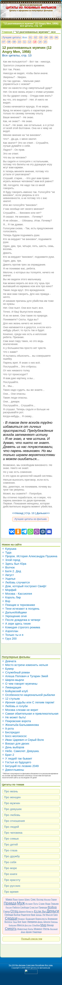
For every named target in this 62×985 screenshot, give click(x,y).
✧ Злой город (11, 560)
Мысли (49, 914)
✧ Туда (6, 552)
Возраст (21, 919)
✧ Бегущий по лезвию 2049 (20, 766)
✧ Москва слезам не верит (20, 709)
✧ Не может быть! (14, 717)
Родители (25, 914)
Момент (38, 929)
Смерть (11, 928)
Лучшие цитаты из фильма (30, 519)
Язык (15, 899)
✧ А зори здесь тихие (16, 623)
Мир (43, 925)
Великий (54, 929)
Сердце (11, 918)
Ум (43, 914)
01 (30, 37)
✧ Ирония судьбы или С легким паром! (28, 702)
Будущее (30, 918)
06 (56, 37)
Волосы (8, 921)
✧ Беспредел (11, 732)
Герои (54, 899)
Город (6, 911)
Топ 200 (12, 965)
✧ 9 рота (8, 728)
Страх (42, 903)
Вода (47, 903)
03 (40, 37)
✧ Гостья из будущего (16, 762)
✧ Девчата (9, 661)
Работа (16, 907)
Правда (10, 903)
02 (35, 37)
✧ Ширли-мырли (13, 679)
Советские (30, 965)
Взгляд (39, 899)
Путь (35, 903)
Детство (28, 925)
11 (24, 41)
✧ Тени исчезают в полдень (20, 608)
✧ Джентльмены (13, 769)
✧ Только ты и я (12, 634)
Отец (14, 911)
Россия (9, 907)
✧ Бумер (8, 668)
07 (3, 41)
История (29, 904)
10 (19, 41)
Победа (9, 914)
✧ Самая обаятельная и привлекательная (30, 713)
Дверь (40, 922)
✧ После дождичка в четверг (21, 619)
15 (45, 41)
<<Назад (17, 513)
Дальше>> (43, 513)
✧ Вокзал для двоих (15, 743)
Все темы (49, 965)
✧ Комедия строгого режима (21, 627)
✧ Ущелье (8, 578)
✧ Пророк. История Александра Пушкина (29, 556)
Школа (46, 921)
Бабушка (12, 925)
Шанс (27, 899)
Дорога (22, 911)
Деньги (52, 911)
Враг (33, 914)
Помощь (54, 922)
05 (51, 37)
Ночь (46, 928)
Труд (15, 922)
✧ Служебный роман (16, 672)
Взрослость (41, 918)
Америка (32, 921)
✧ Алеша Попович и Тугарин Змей (25, 676)
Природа (42, 907)
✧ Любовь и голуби (15, 706)
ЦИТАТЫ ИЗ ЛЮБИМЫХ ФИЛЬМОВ (31, 7)
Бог (19, 921)
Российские (40, 965)
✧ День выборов (13, 747)
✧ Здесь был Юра (14, 563)
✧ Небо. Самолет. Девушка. (21, 751)
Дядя (23, 932)
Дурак (29, 932)
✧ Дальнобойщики (14, 612)
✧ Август (8, 575)
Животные (22, 929)
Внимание (53, 918)
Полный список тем (31, 939)
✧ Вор (6, 601)
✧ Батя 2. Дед (11, 571)
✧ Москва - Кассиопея (17, 593)
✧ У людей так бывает (17, 758)
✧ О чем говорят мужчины (19, 683)
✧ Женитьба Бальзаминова (20, 724)
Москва (47, 899)
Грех (55, 914)
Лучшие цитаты (11, 37)
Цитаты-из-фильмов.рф (31, 5)
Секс (33, 899)
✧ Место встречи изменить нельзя (25, 665)
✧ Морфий (9, 589)
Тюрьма (55, 903)
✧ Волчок (8, 567)
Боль (30, 929)
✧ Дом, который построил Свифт (24, 586)
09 (14, 41)
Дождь (39, 915)
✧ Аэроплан (10, 631)
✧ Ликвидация (11, 687)
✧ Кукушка (9, 548)
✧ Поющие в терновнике (18, 604)
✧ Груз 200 (9, 638)
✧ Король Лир (11, 597)
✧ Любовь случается (16, 582)
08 (8, 41)
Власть (29, 911)
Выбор (17, 914)
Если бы (40, 911)
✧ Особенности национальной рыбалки (28, 694)
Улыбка (36, 925)
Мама (9, 899)
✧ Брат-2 (8, 754)
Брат (24, 921)
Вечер (50, 925)
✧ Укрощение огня (14, 616)
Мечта (20, 925)
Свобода (24, 907)
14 (39, 41)
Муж (21, 903)
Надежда (37, 932)
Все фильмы (20, 965)
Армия (21, 899)
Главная (7, 32)
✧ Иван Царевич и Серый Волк (23, 739)
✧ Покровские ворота (16, 721)
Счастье (34, 907)
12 (29, 41)
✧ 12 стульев (11, 698)
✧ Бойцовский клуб (15, 691)
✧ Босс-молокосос (14, 736)
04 (46, 37)
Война (52, 907)
